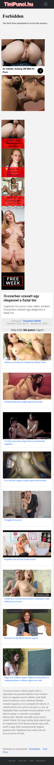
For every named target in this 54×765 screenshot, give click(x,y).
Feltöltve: (11, 323)
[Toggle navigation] (46, 4)
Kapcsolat (12, 761)
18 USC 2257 (22, 761)
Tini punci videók (32, 321)
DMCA (32, 761)
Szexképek (34, 749)
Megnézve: (36, 323)
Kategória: (17, 321)
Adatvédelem (40, 761)
